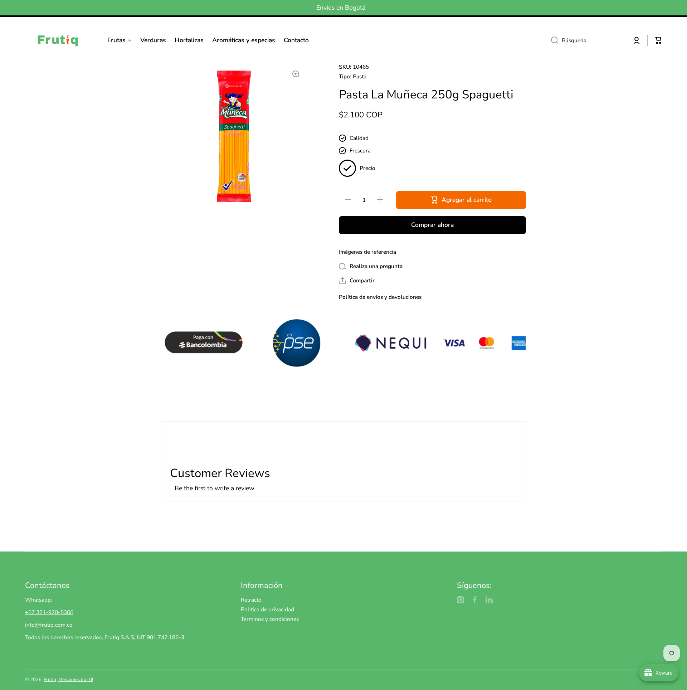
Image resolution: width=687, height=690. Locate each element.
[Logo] (61, 40)
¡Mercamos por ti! (75, 679)
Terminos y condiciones (270, 619)
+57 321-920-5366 (49, 612)
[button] (658, 40)
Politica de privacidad (267, 609)
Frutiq (50, 679)
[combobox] (586, 40)
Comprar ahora (432, 224)
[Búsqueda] (552, 40)
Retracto (251, 599)
